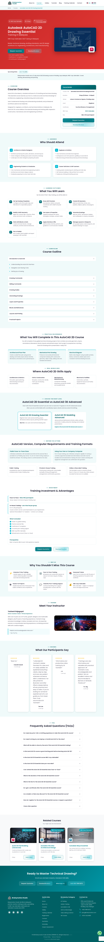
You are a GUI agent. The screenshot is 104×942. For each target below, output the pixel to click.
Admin (70, 934)
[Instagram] (13, 912)
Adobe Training (65, 904)
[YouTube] (21, 912)
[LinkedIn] (17, 912)
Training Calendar (69, 3)
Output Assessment (48, 927)
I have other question (30, 806)
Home (9, 8)
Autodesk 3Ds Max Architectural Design (48, 847)
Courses (40, 3)
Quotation (45, 921)
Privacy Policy (47, 937)
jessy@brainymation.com (89, 912)
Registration (45, 915)
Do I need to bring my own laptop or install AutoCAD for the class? (44, 739)
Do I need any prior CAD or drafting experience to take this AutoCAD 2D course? (48, 733)
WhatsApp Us (60, 883)
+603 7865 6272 (86, 909)
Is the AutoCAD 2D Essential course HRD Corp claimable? (41, 757)
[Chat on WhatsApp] (100, 933)
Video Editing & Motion (67, 913)
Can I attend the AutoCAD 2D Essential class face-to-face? (41, 769)
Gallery (47, 3)
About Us (31, 3)
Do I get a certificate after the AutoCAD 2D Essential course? (42, 788)
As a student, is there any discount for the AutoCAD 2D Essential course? (46, 794)
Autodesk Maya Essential (78, 846)
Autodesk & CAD (65, 907)
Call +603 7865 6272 (76, 883)
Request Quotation (16, 51)
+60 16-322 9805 (86, 915)
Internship (45, 924)
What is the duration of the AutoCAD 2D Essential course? (41, 776)
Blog (60, 3)
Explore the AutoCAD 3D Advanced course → (69, 427)
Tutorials (54, 3)
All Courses (64, 915)
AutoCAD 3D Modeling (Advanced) (20, 847)
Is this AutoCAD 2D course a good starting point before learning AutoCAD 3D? (47, 751)
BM (89, 3)
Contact (79, 3)
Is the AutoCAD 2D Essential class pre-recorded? (38, 763)
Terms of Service (56, 937)
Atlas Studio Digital (55, 939)
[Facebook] (9, 912)
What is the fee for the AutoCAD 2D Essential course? (39, 782)
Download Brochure (33, 51)
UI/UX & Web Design (66, 910)
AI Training (63, 901)
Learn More (29, 857)
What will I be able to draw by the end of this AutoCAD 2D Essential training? (47, 745)
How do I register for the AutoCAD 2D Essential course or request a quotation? (47, 800)
